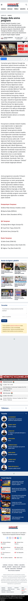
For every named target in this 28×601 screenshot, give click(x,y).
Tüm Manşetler (19, 552)
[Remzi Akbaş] (4, 453)
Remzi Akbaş (11, 452)
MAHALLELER (16, 567)
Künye (18, 589)
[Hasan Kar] (4, 432)
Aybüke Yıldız (12, 459)
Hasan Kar (11, 431)
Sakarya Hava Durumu (19, 543)
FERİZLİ (16, 9)
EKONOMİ (19, 568)
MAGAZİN (13, 568)
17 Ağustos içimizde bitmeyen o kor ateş (17, 433)
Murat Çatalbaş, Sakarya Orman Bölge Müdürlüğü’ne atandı (20, 272)
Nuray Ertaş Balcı (13, 466)
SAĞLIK (23, 567)
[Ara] (26, 5)
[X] (10, 538)
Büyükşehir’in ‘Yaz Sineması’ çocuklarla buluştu (19, 298)
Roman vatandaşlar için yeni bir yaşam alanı (16, 447)
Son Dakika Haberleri (7, 557)
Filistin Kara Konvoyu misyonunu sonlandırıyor (6, 297)
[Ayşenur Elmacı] (4, 446)
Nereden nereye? (12, 454)
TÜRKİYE (3, 589)
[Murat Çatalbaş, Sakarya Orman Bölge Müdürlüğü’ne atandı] (21, 266)
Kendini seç (11, 461)
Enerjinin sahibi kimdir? (14, 468)
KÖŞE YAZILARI (11, 589)
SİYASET (9, 567)
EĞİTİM (7, 568)
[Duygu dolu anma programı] (14, 49)
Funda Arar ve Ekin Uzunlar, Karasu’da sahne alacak (7, 272)
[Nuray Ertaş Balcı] (4, 467)
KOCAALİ (9, 9)
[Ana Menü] (1, 4)
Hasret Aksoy (12, 424)
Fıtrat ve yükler (12, 426)
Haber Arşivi (19, 557)
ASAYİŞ (4, 567)
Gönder (4, 320)
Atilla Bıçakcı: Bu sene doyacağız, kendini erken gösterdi (6, 285)
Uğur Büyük (11, 438)
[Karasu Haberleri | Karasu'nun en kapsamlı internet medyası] (14, 4)
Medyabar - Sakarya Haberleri (8, 592)
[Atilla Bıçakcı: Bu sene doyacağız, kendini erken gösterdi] (7, 279)
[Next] (18, 538)
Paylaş (4, 58)
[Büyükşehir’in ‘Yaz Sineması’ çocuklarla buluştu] (21, 292)
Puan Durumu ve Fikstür (5, 553)
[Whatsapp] (20, 538)
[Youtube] (15, 538)
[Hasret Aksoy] (4, 425)
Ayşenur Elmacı (12, 445)
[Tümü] (26, 408)
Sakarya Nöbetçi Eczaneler (6, 543)
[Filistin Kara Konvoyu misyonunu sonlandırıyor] (7, 292)
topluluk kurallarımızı (15, 325)
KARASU (3, 9)
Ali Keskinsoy (12, 417)
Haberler (3, 15)
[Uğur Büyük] (4, 439)
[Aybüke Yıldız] (4, 460)
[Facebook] (7, 538)
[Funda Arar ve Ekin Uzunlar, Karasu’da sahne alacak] (7, 266)
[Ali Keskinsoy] (4, 418)
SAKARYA (22, 9)
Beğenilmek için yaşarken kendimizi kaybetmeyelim (15, 419)
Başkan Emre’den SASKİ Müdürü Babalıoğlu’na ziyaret (20, 285)
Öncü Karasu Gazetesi (14, 570)
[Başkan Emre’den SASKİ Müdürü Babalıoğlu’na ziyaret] (21, 279)
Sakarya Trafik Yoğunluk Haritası (19, 548)
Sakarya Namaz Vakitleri (5, 548)
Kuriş (9, 440)
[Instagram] (12, 538)
